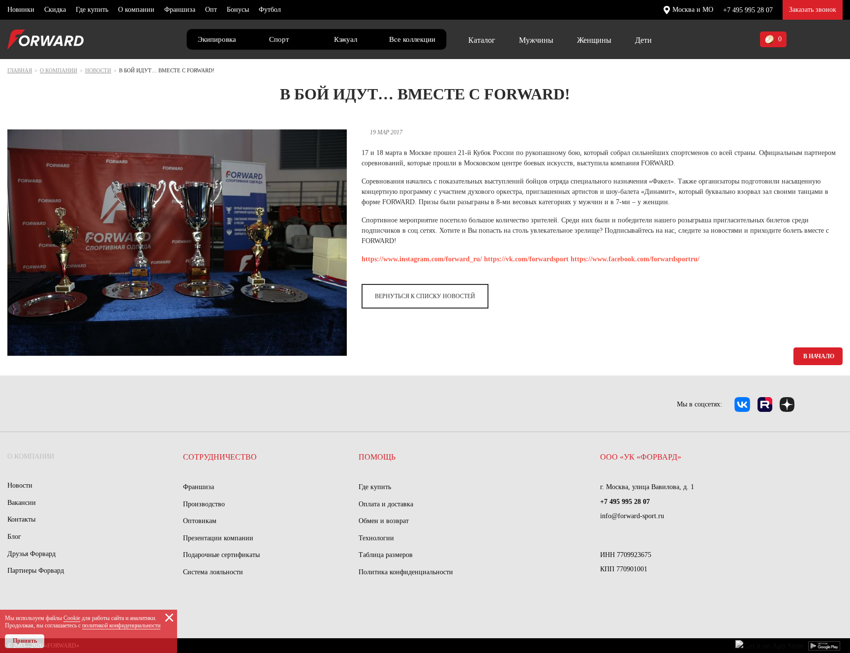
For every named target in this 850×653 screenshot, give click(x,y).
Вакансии (21, 502)
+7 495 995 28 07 (748, 10)
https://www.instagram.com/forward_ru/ (422, 259)
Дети (643, 40)
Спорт (279, 39)
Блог (14, 536)
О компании (136, 9)
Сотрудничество (220, 457)
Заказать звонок (812, 9)
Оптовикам (199, 521)
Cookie (71, 618)
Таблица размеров (386, 555)
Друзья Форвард (31, 554)
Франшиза (179, 9)
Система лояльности (213, 572)
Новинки (20, 9)
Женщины (594, 40)
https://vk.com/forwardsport (526, 259)
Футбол (270, 9)
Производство (204, 504)
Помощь (377, 457)
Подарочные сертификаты (221, 555)
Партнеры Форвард (35, 570)
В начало (818, 356)
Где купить (92, 9)
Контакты (21, 519)
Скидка (55, 9)
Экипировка (217, 39)
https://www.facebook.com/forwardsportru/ (635, 259)
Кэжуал (345, 39)
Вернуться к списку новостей (425, 296)
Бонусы (238, 9)
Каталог (481, 40)
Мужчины (536, 40)
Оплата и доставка (386, 504)
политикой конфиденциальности (121, 625)
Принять (25, 640)
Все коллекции (412, 39)
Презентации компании (218, 538)
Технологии (376, 538)
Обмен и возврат (384, 521)
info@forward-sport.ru (632, 516)
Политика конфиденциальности (406, 572)
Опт (211, 9)
